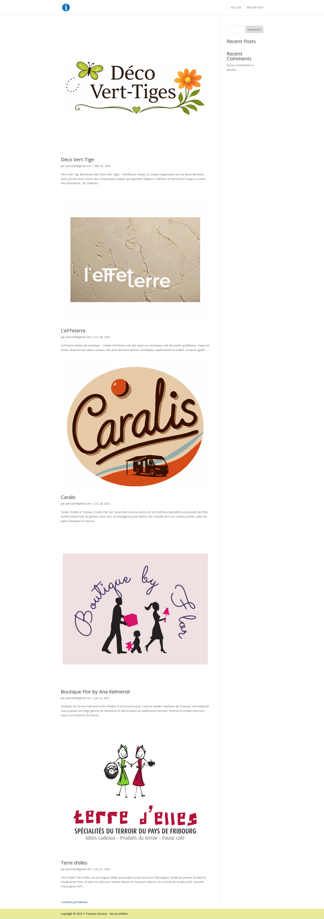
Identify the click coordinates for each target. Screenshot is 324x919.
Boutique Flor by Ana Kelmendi (95, 691)
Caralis (68, 497)
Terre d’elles (74, 862)
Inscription (255, 7)
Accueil (236, 7)
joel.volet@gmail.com (78, 166)
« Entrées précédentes (74, 902)
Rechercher (254, 29)
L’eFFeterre (73, 330)
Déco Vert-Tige (77, 159)
